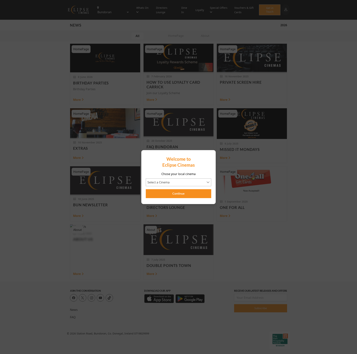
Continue (178, 193)
